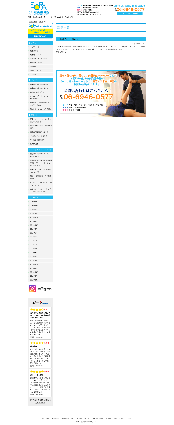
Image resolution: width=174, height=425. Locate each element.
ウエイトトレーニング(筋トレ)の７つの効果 (40, 171)
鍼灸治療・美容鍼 (36, 62)
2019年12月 (34, 217)
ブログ (34, 80)
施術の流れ (34, 51)
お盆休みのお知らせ (68, 39)
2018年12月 (34, 264)
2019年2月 (33, 256)
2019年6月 (33, 241)
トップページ (34, 47)
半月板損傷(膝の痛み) (37, 140)
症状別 (34, 115)
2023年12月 (34, 201)
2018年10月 (34, 272)
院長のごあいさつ (36, 70)
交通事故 (33, 66)
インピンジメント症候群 (38, 136)
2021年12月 (34, 206)
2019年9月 (33, 229)
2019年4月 (33, 249)
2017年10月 (34, 280)
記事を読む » (61, 52)
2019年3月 (33, 253)
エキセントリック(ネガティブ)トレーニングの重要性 (40, 190)
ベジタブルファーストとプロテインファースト (41, 184)
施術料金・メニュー (37, 55)
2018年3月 (33, 276)
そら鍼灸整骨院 (85, 422)
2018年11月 (34, 268)
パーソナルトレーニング (38, 59)
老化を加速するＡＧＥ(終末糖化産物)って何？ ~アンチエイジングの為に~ (41, 162)
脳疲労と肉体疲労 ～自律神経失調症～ (41, 127)
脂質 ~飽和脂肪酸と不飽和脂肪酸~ (40, 177)
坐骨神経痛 (34, 144)
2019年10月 (34, 225)
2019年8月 (33, 233)
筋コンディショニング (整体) (40, 109)
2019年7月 (33, 237)
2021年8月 (33, 209)
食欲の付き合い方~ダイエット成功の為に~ (40, 97)
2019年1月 (33, 260)
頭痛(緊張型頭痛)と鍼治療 (39, 132)
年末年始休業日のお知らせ (39, 84)
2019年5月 (33, 245)
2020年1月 (33, 213)
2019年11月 (34, 221)
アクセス (33, 74)
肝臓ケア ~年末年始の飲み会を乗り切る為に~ (40, 104)
